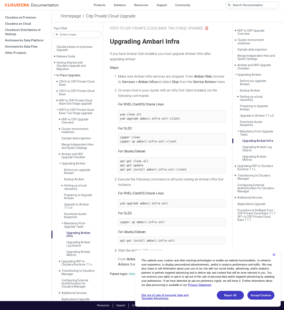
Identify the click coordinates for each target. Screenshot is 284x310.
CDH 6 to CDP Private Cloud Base (77, 83)
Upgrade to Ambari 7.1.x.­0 (76, 206)
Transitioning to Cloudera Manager (78, 272)
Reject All (230, 295)
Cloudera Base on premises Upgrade (75, 48)
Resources (141, 5)
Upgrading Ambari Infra (78, 234)
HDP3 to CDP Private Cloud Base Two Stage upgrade (76, 111)
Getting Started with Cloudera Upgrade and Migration (71, 66)
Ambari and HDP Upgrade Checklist (73, 155)
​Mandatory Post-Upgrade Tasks (75, 225)
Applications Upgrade (76, 299)
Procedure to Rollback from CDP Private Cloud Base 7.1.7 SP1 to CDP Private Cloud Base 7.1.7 (256, 215)
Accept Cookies (261, 295)
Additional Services (74, 293)
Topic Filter (60, 28)
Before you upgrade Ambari (77, 171)
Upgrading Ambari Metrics (78, 253)
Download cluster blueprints (75, 215)
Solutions (120, 5)
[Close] (274, 254)
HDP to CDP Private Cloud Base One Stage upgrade (75, 102)
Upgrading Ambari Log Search (78, 244)
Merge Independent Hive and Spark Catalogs (78, 146)
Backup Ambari (74, 179)
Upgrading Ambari (73, 163)
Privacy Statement (199, 284)
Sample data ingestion (76, 138)
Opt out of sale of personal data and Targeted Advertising (165, 297)
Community (182, 5)
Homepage (71, 16)
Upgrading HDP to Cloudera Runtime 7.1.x (77, 263)
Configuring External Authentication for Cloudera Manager (75, 283)
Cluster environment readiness (75, 130)
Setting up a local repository (75, 187)
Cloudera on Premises (20, 17)
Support (162, 5)
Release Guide (66, 56)
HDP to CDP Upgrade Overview (75, 121)
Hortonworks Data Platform (24, 40)
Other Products (15, 52)
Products (99, 5)
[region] (208, 278)
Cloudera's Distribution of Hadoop (23, 32)
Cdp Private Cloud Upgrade (111, 16)
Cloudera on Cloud (18, 23)
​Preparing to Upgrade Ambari (78, 196)
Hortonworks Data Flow (21, 46)
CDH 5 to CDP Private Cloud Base (77, 92)
